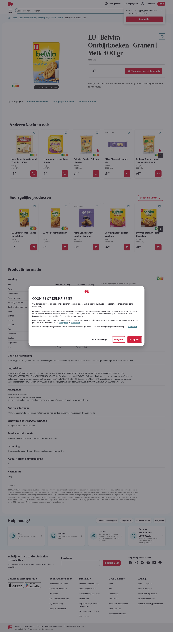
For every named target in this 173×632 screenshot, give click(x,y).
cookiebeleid (75, 323)
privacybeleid (63, 323)
